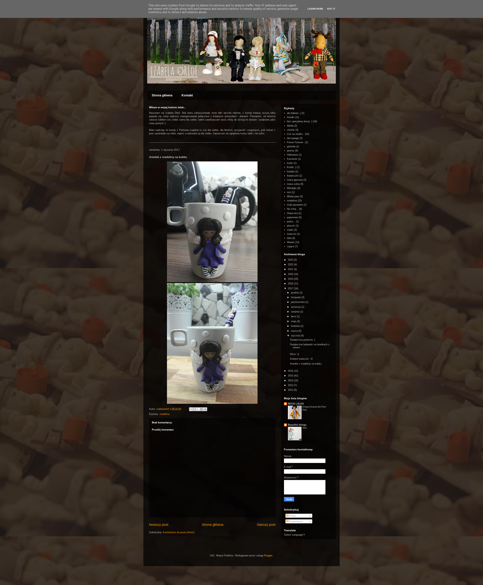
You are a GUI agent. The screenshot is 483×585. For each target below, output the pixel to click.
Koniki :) (291, 167)
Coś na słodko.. (295, 134)
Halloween (292, 154)
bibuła (290, 125)
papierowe (292, 217)
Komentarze (295, 521)
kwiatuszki (292, 175)
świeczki (291, 234)
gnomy (290, 150)
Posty (292, 515)
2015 (291, 375)
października (298, 302)
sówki (290, 229)
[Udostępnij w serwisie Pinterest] (205, 409)
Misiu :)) (294, 354)
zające (290, 246)
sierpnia (295, 311)
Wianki (290, 242)
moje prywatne (295, 204)
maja (294, 321)
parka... (291, 221)
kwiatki (291, 171)
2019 (291, 278)
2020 (291, 274)
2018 (291, 283)
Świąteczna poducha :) (302, 339)
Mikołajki (292, 188)
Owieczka (292, 213)
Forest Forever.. (295, 142)
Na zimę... (292, 208)
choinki (291, 129)
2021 (291, 269)
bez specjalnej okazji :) (299, 121)
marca (294, 330)
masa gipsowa (295, 179)
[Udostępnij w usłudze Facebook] (202, 409)
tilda (289, 238)
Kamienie (292, 158)
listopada (296, 297)
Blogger (268, 555)
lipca (294, 316)
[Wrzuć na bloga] (194, 409)
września (296, 307)
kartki (290, 163)
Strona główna (162, 95)
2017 (291, 288)
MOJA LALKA (296, 403)
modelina (164, 414)
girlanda (291, 146)
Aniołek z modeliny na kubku (305, 363)
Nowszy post (158, 525)
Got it (331, 8)
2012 (291, 389)
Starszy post (266, 525)
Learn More (315, 8)
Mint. (304, 428)
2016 (291, 370)
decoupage (293, 138)
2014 (291, 380)
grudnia (295, 292)
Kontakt (187, 95)
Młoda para (293, 196)
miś (289, 192)
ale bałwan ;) (294, 113)
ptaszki (291, 225)
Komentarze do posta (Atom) (178, 532)
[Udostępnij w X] (198, 409)
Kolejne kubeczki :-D (301, 358)
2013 (291, 385)
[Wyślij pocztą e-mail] (191, 409)
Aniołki (290, 117)
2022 (291, 264)
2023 (291, 259)
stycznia (296, 335)
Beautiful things (297, 424)
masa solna (293, 184)
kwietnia (296, 326)
